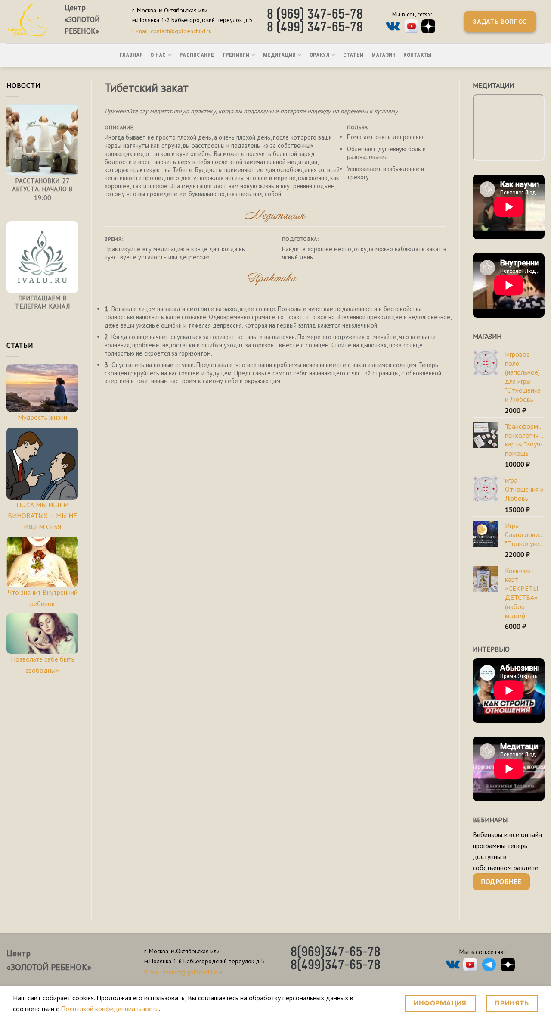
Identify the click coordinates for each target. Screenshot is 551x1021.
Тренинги (236, 55)
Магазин (383, 55)
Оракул (320, 55)
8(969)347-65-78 (336, 953)
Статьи (353, 55)
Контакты (417, 55)
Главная (131, 55)
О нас (158, 55)
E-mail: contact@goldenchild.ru (172, 31)
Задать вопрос (500, 21)
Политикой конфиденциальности (110, 1008)
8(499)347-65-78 (336, 966)
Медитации (279, 55)
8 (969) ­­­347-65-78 (315, 15)
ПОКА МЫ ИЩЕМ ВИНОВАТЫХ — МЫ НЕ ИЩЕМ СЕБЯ (42, 515)
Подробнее (501, 881)
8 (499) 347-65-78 (315, 28)
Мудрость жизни (42, 417)
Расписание (197, 55)
